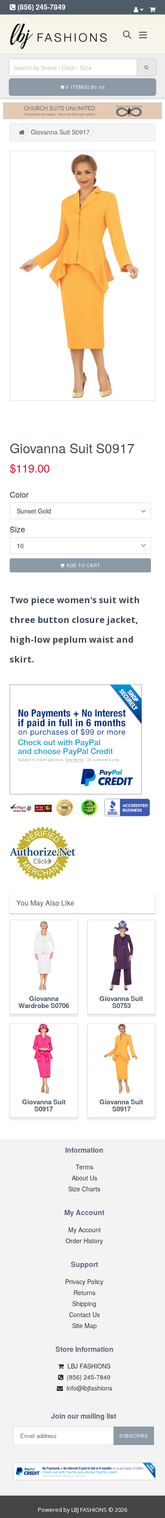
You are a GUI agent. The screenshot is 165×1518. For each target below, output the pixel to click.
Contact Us (84, 1314)
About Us (84, 1177)
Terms (84, 1166)
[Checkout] (152, 9)
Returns (84, 1292)
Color (19, 494)
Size (17, 529)
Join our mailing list (83, 1416)
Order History (84, 1240)
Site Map (84, 1325)
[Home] (22, 131)
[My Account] (138, 9)
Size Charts (84, 1188)
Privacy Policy (84, 1281)
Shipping (84, 1303)
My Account (84, 1229)
